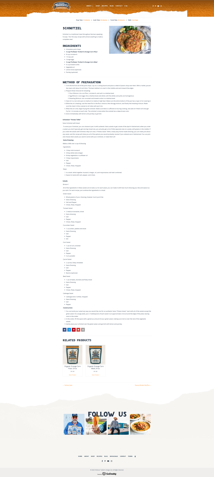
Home (80, 456)
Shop (93, 456)
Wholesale (114, 456)
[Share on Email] (78, 330)
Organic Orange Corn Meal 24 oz (95, 367)
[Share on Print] (83, 330)
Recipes (99, 456)
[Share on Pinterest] (74, 330)
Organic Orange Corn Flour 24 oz (72, 367)
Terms (130, 456)
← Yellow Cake (67, 385)
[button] (93, 6)
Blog (106, 456)
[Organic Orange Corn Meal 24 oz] (95, 355)
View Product (72, 375)
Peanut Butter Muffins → (143, 385)
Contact (123, 456)
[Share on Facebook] (64, 330)
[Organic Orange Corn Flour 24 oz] (72, 355)
